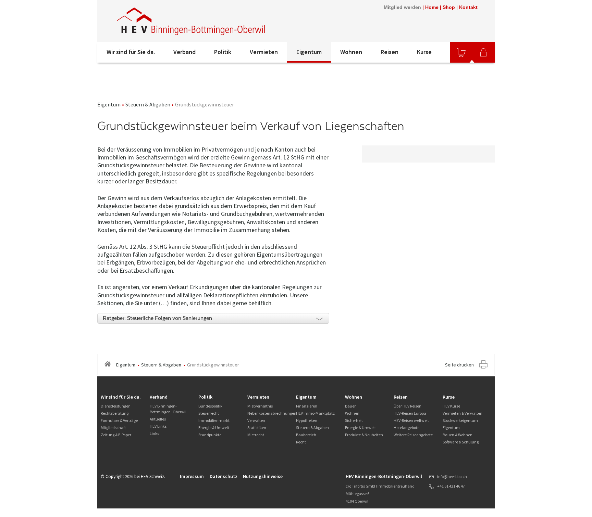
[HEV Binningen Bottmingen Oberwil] (191, 21)
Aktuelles (158, 419)
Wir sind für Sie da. (131, 52)
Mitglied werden (402, 7)
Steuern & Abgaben (147, 104)
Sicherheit (354, 420)
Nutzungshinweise (263, 476)
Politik (222, 52)
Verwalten (256, 420)
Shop (449, 7)
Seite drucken (459, 365)
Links (154, 433)
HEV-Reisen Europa (410, 413)
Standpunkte (209, 434)
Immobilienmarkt (214, 420)
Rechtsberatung (114, 413)
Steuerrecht (208, 413)
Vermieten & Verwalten (462, 413)
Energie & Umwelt (213, 427)
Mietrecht (255, 434)
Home (432, 7)
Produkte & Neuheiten (364, 434)
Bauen (351, 406)
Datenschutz (223, 476)
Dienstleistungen (116, 406)
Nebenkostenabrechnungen (271, 413)
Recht (301, 441)
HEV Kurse (451, 406)
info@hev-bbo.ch (452, 476)
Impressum (192, 476)
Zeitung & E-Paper (116, 434)
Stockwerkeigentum (460, 420)
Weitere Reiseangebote (413, 434)
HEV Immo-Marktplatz (315, 413)
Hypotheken (306, 420)
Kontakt (468, 7)
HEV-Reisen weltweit (411, 420)
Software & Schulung (461, 441)
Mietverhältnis (260, 406)
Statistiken (256, 427)
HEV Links (158, 426)
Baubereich (306, 434)
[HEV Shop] (461, 52)
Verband (184, 52)
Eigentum (309, 52)
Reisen (389, 52)
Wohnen (351, 52)
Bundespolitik (210, 406)
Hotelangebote (406, 427)
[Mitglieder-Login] (483, 52)
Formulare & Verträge (119, 420)
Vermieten (264, 52)
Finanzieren (306, 406)
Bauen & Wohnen (457, 434)
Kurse (424, 52)
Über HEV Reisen (407, 406)
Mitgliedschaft (113, 427)
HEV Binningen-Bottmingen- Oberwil (168, 408)
